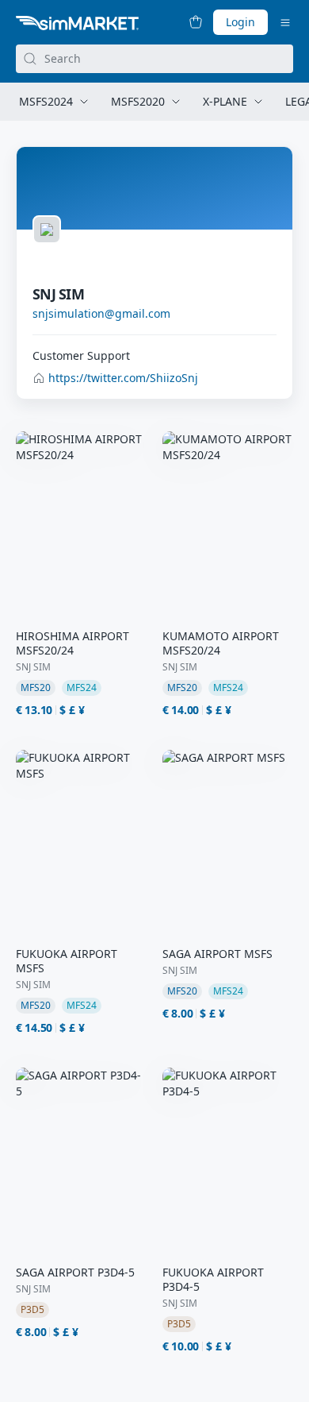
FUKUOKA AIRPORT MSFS (66, 961)
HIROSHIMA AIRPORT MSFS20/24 (72, 643)
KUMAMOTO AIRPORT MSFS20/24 (220, 643)
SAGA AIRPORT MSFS (217, 954)
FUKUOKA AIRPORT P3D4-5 (213, 1279)
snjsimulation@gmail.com (101, 313)
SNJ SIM (33, 667)
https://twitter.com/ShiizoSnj (123, 377)
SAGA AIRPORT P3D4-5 (75, 1272)
